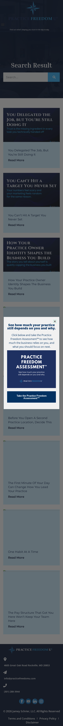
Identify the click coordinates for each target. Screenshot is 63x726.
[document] (31, 363)
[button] (55, 321)
